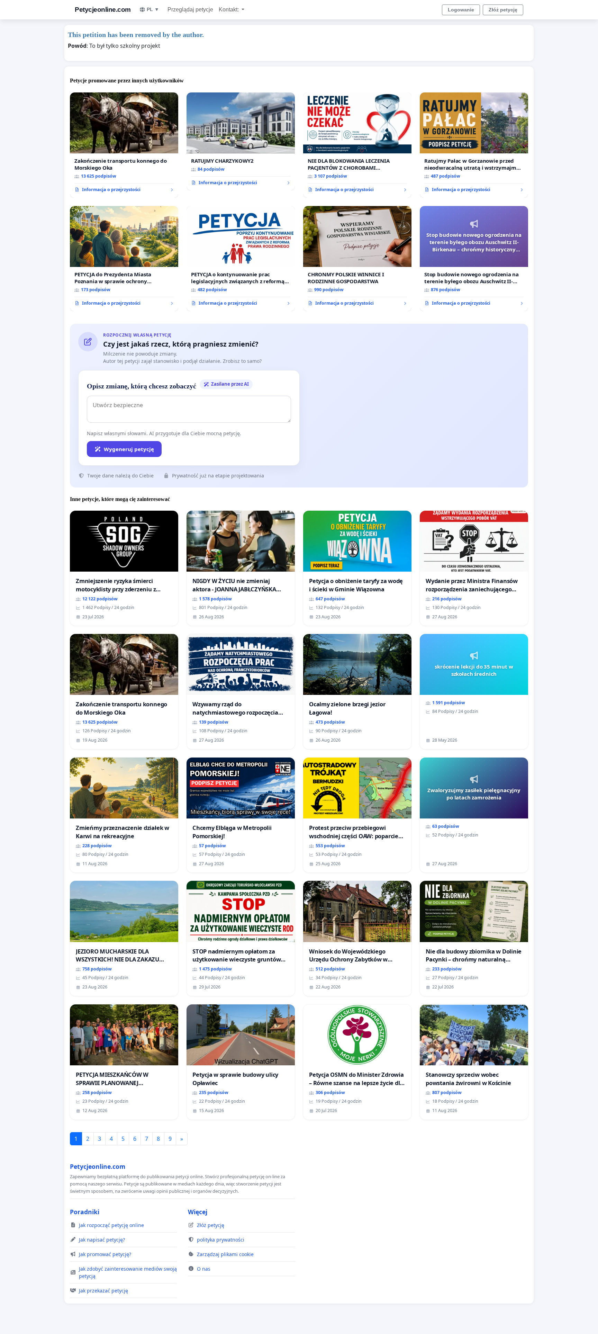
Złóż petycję (503, 9)
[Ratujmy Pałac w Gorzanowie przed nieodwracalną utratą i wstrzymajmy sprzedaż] (474, 145)
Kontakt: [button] (229, 9)
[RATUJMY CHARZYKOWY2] (241, 141)
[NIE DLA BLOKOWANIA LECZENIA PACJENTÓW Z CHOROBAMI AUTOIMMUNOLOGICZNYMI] (357, 145)
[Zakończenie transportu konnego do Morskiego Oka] (124, 145)
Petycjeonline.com (103, 9)
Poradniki (84, 1212)
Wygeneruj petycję (129, 449)
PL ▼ (153, 9)
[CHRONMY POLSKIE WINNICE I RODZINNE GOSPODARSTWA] (357, 258)
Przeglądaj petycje (190, 9)
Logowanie (461, 9)
